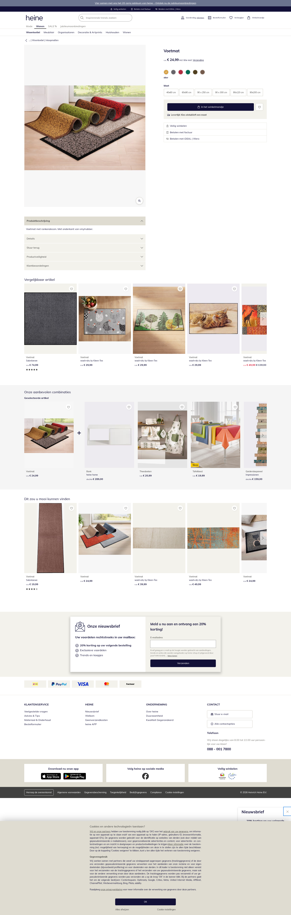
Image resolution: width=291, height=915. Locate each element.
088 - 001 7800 (219, 749)
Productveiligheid (36, 256)
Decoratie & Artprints (90, 32)
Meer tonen (172, 656)
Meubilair (49, 32)
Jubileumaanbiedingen (73, 26)
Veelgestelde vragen (36, 711)
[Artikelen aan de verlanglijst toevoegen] (259, 107)
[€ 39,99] (159, 538)
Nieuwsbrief (92, 711)
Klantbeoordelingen (38, 265)
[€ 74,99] (50, 319)
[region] (145, 868)
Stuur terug (33, 247)
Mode (29, 26)
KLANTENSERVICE (36, 704)
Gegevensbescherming (95, 792)
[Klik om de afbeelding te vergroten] (139, 200)
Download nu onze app (63, 768)
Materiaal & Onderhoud (37, 719)
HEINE (89, 704)
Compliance (156, 792)
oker (166, 77)
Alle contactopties (224, 723)
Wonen (40, 26)
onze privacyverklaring (111, 889)
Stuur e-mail (221, 715)
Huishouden (112, 32)
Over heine (152, 711)
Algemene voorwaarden (69, 792)
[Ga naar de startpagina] (34, 18)
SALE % (52, 26)
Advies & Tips (32, 715)
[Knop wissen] (129, 18)
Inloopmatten (52, 40)
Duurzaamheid (154, 715)
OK (145, 901)
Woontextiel (33, 32)
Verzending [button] (198, 60)
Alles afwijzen (122, 909)
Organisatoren (66, 32)
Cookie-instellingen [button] (174, 792)
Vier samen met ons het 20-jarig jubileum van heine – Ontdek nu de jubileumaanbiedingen (145, 3)
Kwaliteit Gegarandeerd (160, 719)
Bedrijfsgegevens (138, 792)
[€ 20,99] (162, 435)
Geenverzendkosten (96, 719)
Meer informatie (176, 844)
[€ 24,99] (105, 538)
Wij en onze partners (100, 831)
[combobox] (112, 17)
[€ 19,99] (50, 538)
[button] (25, 40)
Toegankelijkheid (118, 792)
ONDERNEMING (156, 704)
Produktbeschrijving (38, 220)
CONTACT (213, 704)
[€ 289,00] (109, 435)
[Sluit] (287, 811)
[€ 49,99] (213, 538)
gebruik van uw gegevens (175, 831)
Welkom (89, 715)
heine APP (91, 724)
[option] (166, 72)
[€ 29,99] (105, 319)
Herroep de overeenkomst (39, 792)
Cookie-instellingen (166, 909)
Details (31, 238)
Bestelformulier (32, 724)
